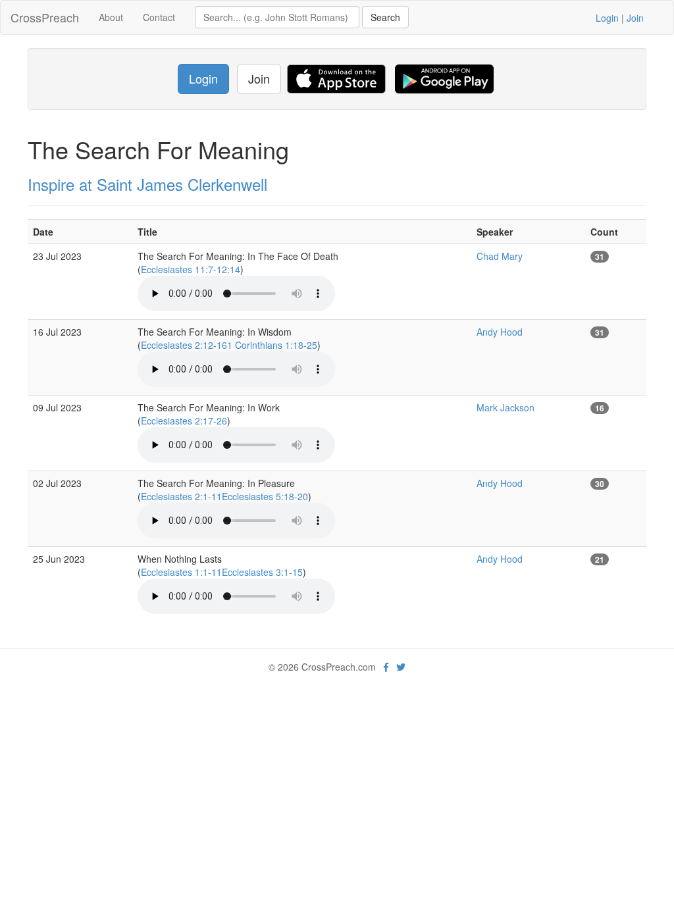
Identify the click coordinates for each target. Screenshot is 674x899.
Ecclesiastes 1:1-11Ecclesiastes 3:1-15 (222, 571)
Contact (159, 17)
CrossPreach (45, 17)
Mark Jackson (505, 407)
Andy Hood (500, 331)
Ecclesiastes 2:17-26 (184, 420)
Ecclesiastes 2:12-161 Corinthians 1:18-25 (229, 344)
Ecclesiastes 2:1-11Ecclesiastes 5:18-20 (224, 496)
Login (607, 17)
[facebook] (386, 666)
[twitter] (400, 666)
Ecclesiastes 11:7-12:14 (190, 269)
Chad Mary (500, 256)
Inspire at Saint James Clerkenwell (147, 183)
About (111, 17)
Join (635, 17)
